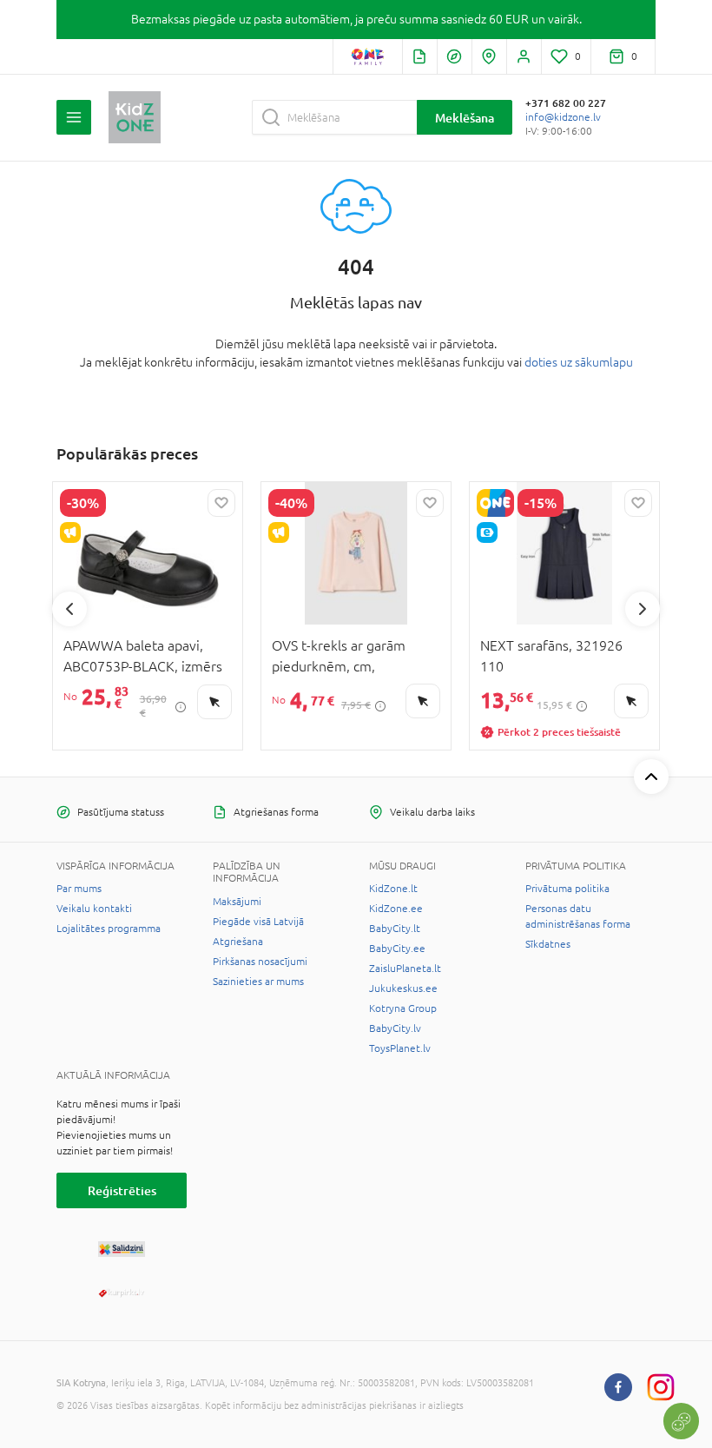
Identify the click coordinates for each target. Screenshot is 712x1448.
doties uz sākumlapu (578, 362)
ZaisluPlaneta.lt (405, 968)
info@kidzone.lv (563, 117)
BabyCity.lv (395, 1028)
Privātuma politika (567, 889)
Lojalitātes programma (108, 928)
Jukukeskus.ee (403, 988)
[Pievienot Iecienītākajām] (221, 503)
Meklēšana (464, 117)
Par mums (79, 889)
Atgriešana (238, 942)
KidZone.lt (393, 889)
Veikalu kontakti (94, 909)
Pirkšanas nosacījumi (260, 961)
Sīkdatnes (547, 944)
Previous (69, 609)
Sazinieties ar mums (258, 981)
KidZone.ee (396, 909)
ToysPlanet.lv (400, 1048)
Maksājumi (237, 902)
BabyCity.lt (394, 928)
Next (642, 609)
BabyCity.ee (397, 948)
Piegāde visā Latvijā (258, 922)
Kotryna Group (403, 1008)
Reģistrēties (122, 1190)
